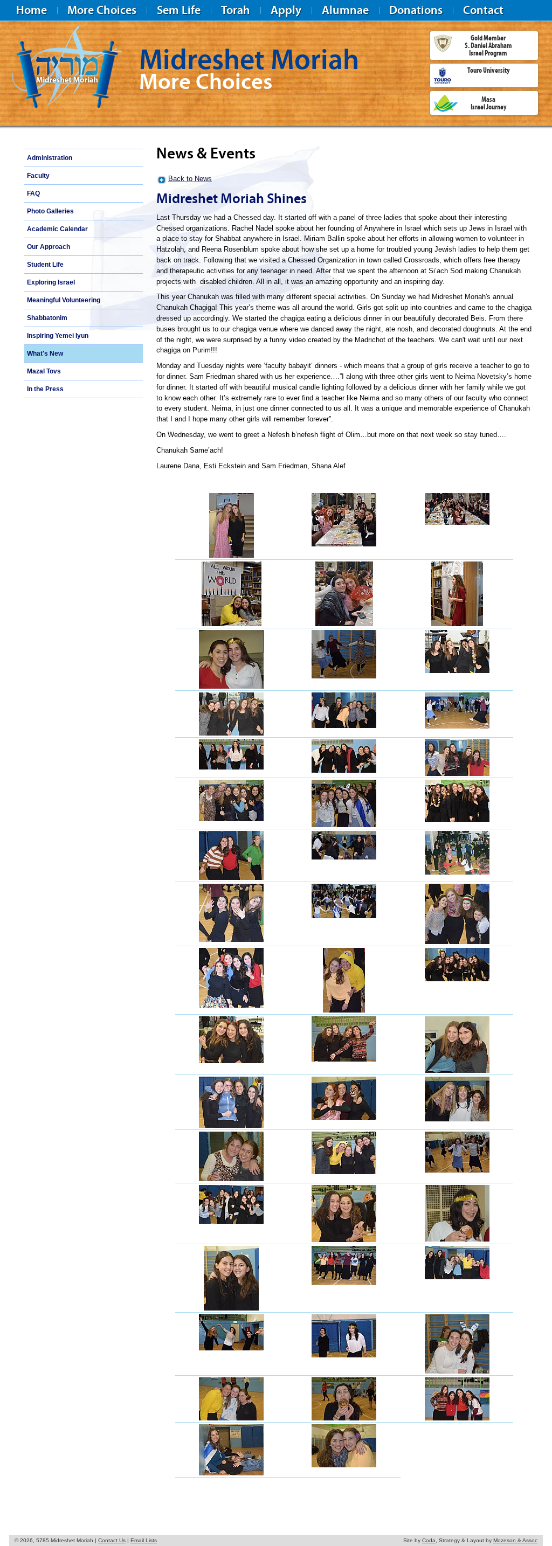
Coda (429, 1540)
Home (31, 10)
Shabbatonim (47, 318)
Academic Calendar (57, 229)
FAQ (33, 193)
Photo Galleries (50, 211)
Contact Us (112, 1540)
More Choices (101, 10)
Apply (286, 10)
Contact (483, 10)
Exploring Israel (51, 282)
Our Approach (48, 247)
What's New (45, 353)
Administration (49, 158)
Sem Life (179, 10)
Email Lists (143, 1540)
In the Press (45, 389)
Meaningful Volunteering (63, 300)
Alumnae (345, 10)
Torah (235, 10)
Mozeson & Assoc (515, 1540)
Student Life (45, 264)
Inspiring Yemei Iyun (57, 335)
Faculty (38, 175)
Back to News (190, 179)
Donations (416, 10)
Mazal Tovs (44, 371)
